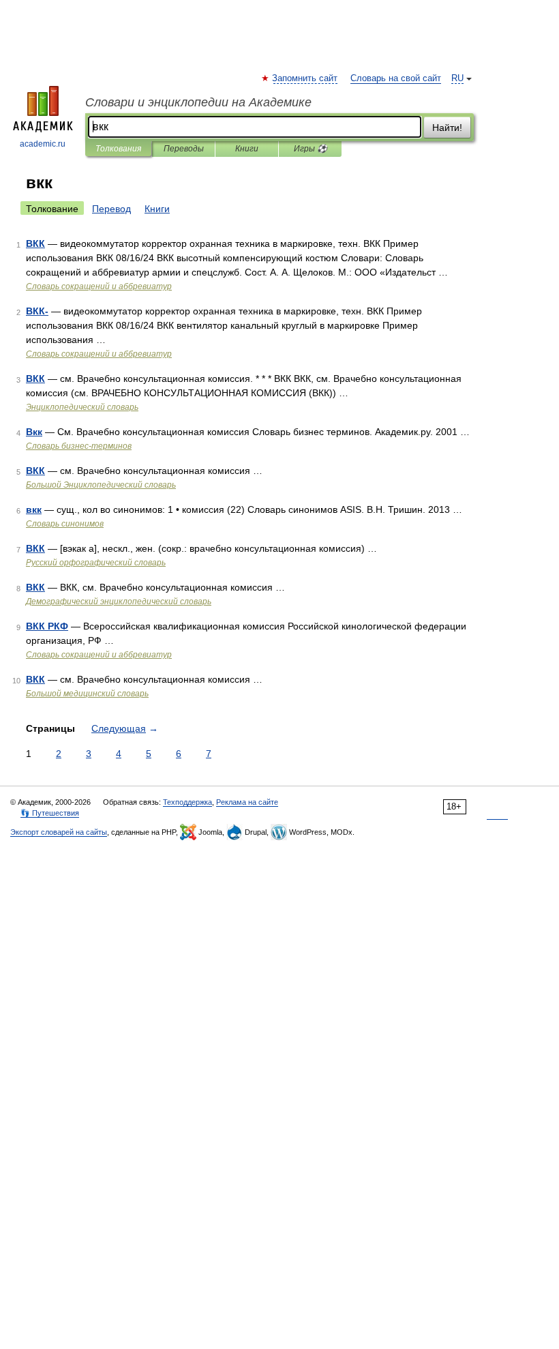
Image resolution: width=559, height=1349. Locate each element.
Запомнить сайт (305, 78)
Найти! (447, 127)
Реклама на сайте (247, 802)
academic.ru (42, 144)
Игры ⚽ (310, 148)
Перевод (111, 208)
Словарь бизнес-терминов (79, 446)
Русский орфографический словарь (96, 562)
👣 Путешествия (49, 813)
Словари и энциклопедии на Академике (198, 102)
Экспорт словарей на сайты (58, 832)
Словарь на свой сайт (395, 78)
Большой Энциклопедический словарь (101, 485)
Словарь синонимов (65, 524)
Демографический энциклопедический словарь (118, 601)
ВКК (35, 243)
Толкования (118, 148)
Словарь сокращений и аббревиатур (99, 286)
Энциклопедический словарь (82, 407)
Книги (246, 148)
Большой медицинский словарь (87, 693)
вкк (34, 509)
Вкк (34, 431)
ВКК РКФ (47, 626)
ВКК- (37, 311)
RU (457, 78)
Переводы (184, 148)
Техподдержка (187, 802)
